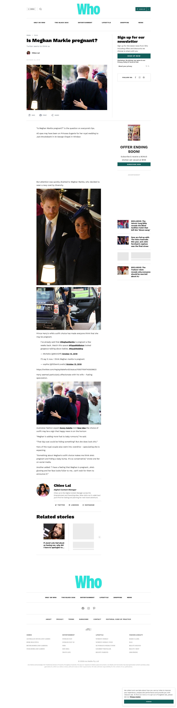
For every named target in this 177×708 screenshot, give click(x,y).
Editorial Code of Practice (118, 619)
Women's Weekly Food (104, 642)
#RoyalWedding (76, 349)
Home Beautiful (33, 642)
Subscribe (84, 619)
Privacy (59, 619)
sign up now (134, 56)
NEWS (140, 22)
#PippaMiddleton (76, 345)
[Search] (40, 9)
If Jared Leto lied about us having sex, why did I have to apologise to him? (54, 545)
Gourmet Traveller (103, 649)
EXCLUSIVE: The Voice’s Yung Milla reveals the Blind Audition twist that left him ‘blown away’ (140, 225)
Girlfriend (133, 652)
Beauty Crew (134, 649)
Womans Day (67, 639)
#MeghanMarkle (67, 342)
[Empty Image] (123, 256)
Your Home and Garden (36, 649)
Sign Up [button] (142, 9)
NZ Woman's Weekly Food (105, 645)
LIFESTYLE (106, 22)
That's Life (66, 652)
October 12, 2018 (69, 354)
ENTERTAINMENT (85, 22)
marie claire (134, 639)
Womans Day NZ (68, 642)
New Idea (81, 428)
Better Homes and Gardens (37, 645)
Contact (97, 619)
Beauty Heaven (135, 645)
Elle (131, 642)
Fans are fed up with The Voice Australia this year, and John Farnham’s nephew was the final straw (140, 241)
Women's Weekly (102, 639)
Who (64, 645)
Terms (71, 619)
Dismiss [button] (148, 701)
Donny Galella (66, 428)
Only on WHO (39, 22)
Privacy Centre (135, 697)
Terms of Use (133, 62)
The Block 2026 (62, 22)
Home (29, 35)
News (36, 35)
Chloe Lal (36, 53)
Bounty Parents (102, 652)
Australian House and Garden (38, 639)
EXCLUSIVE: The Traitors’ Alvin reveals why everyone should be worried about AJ (140, 271)
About (48, 619)
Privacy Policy (122, 62)
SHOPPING (124, 22)
